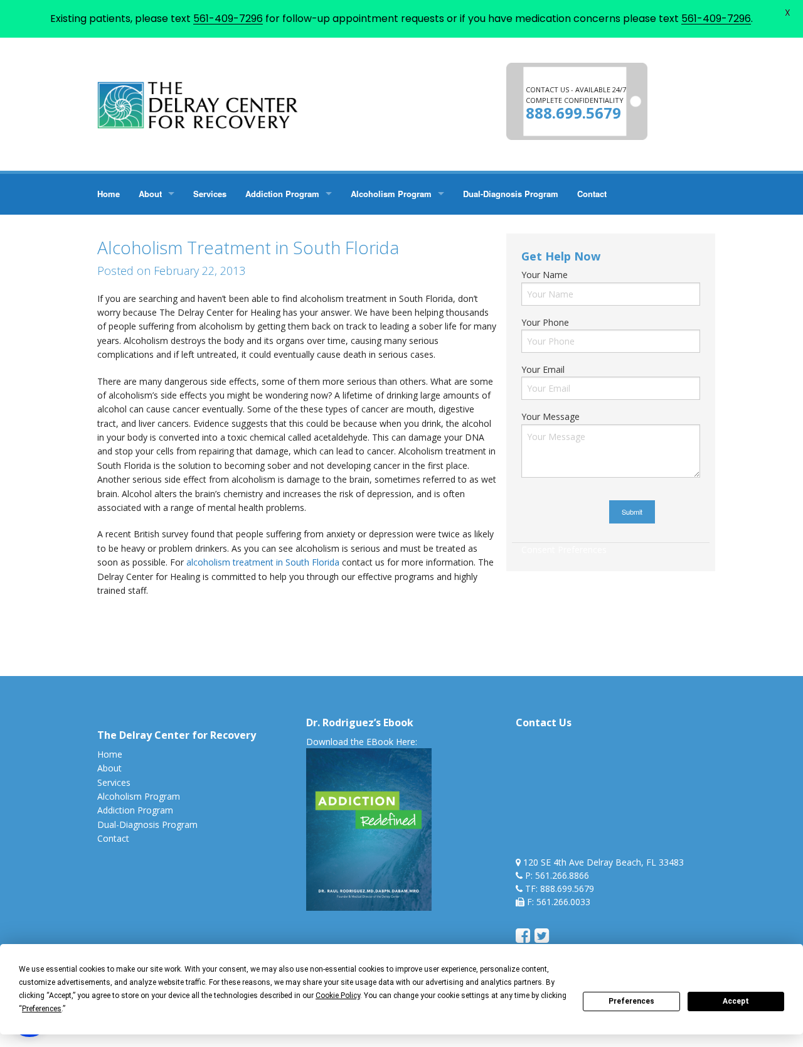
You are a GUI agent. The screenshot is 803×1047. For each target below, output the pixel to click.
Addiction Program (282, 194)
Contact (592, 194)
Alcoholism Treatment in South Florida (390, 617)
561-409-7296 (228, 18)
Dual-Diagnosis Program (510, 194)
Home (108, 194)
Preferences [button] (41, 1008)
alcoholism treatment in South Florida (264, 562)
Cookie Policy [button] (338, 995)
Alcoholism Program (391, 194)
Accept (736, 1001)
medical (278, 631)
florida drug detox (222, 631)
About (150, 194)
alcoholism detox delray (258, 617)
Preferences (631, 1001)
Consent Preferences (564, 550)
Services (209, 194)
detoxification (153, 631)
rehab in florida (329, 631)
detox (108, 631)
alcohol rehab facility (163, 617)
